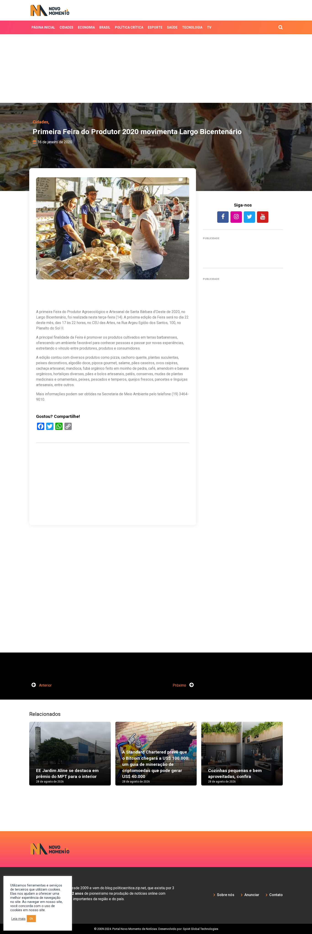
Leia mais (18, 919)
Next (289, 758)
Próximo (180, 685)
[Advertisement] (156, 69)
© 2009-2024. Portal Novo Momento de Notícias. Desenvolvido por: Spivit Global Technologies (156, 929)
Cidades (66, 27)
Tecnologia (192, 27)
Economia (86, 27)
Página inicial (43, 27)
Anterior (45, 685)
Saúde (172, 27)
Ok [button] (31, 918)
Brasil (104, 27)
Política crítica (129, 27)
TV (209, 27)
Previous (22, 758)
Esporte (155, 27)
